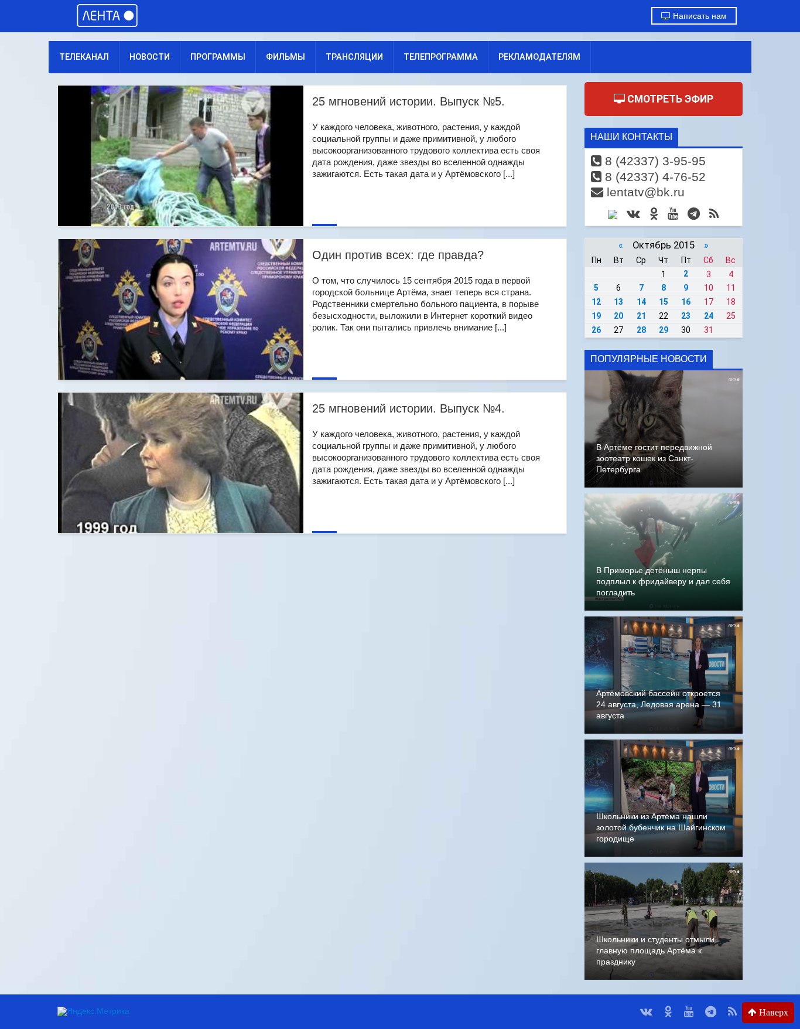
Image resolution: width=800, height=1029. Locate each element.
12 (596, 301)
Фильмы (285, 57)
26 (596, 330)
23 (685, 316)
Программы (217, 57)
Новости (149, 57)
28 (641, 330)
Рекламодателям (539, 57)
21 (641, 316)
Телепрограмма (441, 57)
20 (618, 316)
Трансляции (354, 57)
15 (663, 301)
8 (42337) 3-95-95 (653, 161)
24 (708, 316)
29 (663, 330)
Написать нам (699, 16)
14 (641, 301)
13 (618, 301)
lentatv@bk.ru (644, 192)
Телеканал (84, 57)
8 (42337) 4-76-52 (653, 176)
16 (685, 301)
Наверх (772, 1012)
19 (596, 316)
